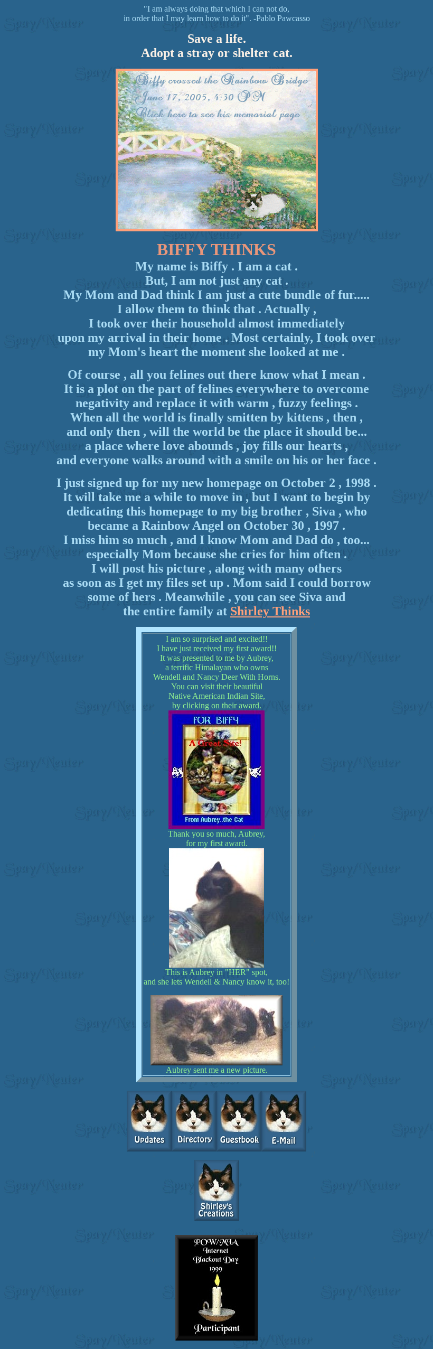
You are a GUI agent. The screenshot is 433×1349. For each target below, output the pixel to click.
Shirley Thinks (270, 611)
